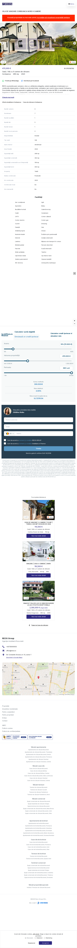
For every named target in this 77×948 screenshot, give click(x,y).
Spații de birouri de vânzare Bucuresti (39, 806)
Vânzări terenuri (38, 785)
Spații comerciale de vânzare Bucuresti (38, 801)
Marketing (49, 938)
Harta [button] (73, 62)
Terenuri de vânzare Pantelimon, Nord (38, 794)
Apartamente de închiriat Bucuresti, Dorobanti (38, 830)
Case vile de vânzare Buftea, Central (38, 773)
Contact (4, 721)
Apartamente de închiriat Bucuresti (38, 823)
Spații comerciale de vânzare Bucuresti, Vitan (38, 813)
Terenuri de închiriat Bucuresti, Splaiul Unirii (38, 858)
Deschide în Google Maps (14, 657)
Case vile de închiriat (38, 839)
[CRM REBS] (42, 903)
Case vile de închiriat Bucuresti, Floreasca (38, 844)
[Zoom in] (74, 320)
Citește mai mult (8, 97)
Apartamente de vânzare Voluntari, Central (38, 761)
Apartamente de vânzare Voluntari (38, 759)
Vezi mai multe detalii (38, 536)
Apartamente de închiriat (38, 821)
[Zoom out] (74, 323)
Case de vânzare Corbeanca (32, 102)
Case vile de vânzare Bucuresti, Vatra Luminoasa (38, 775)
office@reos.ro (11, 650)
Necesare (30, 938)
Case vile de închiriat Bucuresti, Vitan (38, 849)
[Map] (38, 298)
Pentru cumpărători (8, 712)
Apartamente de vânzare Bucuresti (38, 749)
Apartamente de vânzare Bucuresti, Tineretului (38, 752)
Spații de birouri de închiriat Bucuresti (38, 868)
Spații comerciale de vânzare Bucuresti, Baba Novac (38, 808)
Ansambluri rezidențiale (10, 709)
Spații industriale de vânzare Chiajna (38, 804)
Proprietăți (5, 706)
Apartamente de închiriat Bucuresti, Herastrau (38, 828)
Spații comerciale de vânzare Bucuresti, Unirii (38, 811)
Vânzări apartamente (38, 747)
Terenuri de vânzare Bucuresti (38, 787)
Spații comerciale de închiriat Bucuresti (38, 865)
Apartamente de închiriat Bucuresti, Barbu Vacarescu (38, 833)
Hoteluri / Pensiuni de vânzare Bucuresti (38, 887)
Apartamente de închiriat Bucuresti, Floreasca (38, 826)
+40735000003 (11, 646)
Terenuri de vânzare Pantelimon (38, 792)
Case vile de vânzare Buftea (38, 771)
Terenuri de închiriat (38, 853)
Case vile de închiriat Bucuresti (38, 842)
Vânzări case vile (38, 766)
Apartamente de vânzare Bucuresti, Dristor (38, 754)
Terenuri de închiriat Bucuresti (38, 856)
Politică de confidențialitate (11, 731)
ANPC (4, 725)
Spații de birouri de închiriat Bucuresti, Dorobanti (38, 877)
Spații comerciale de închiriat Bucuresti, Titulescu (38, 875)
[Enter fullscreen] (74, 273)
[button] (2, 43)
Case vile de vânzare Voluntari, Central (38, 780)
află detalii (36, 934)
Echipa (4, 718)
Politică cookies (7, 728)
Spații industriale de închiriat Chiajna (38, 870)
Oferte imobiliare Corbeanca (11, 102)
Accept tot (45, 943)
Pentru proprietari (8, 715)
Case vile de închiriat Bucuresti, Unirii (38, 847)
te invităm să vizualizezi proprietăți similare (53, 18)
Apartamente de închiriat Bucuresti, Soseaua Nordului (38, 835)
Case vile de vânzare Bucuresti (38, 768)
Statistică (39, 938)
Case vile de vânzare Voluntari (38, 778)
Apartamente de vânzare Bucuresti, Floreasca (38, 757)
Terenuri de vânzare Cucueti (38, 789)
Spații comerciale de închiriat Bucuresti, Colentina (38, 872)
